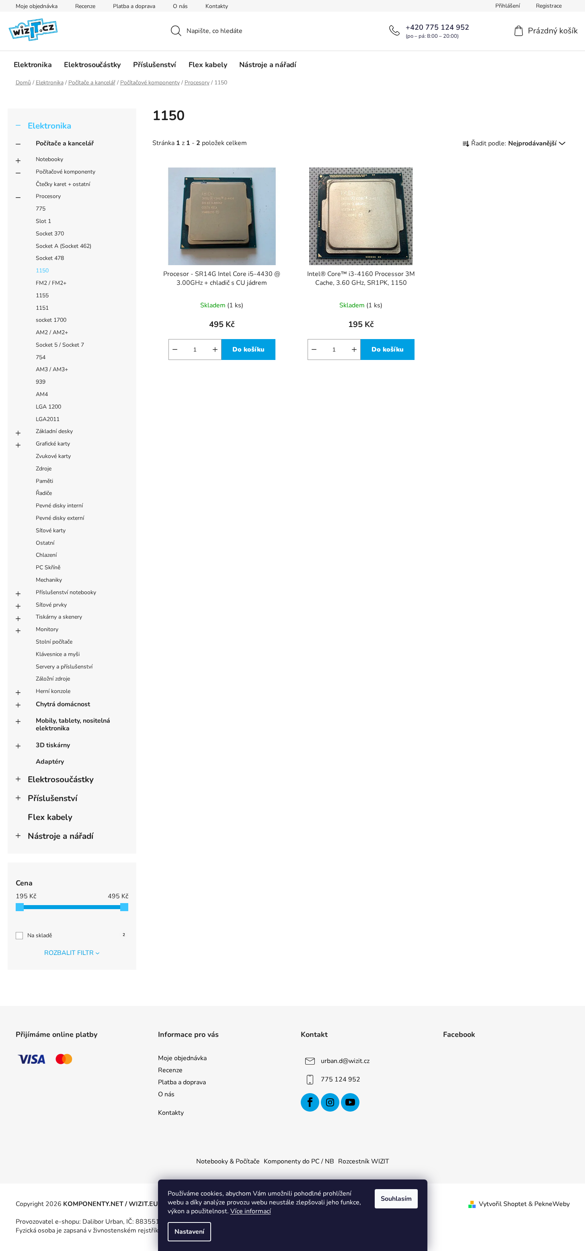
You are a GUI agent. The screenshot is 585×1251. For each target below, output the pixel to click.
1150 (42, 270)
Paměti (44, 481)
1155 (42, 295)
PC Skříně (48, 567)
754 (40, 357)
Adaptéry (50, 761)
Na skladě (76, 935)
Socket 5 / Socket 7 (60, 345)
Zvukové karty (53, 456)
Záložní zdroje (53, 679)
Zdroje (43, 468)
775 (40, 209)
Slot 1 (43, 221)
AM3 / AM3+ (52, 369)
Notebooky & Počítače (228, 1161)
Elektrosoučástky (61, 779)
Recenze (85, 6)
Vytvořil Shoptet (503, 1204)
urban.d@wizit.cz (345, 1061)
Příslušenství (52, 798)
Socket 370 (50, 233)
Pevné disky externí (60, 518)
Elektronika (49, 125)
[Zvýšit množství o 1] (215, 349)
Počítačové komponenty (65, 172)
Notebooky (49, 159)
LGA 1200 (48, 407)
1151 (42, 308)
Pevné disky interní (59, 505)
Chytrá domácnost (63, 704)
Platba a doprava (134, 6)
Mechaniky (49, 580)
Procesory (48, 196)
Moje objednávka (36, 6)
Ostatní (45, 543)
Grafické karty (53, 444)
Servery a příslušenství (64, 666)
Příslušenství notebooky (66, 592)
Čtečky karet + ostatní (63, 184)
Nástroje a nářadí (60, 836)
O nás (180, 6)
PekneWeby (552, 1204)
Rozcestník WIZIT (363, 1161)
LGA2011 (48, 419)
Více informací (250, 1211)
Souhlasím (396, 1198)
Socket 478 (50, 258)
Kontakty (216, 6)
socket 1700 (51, 320)
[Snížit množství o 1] (175, 349)
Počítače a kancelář (65, 143)
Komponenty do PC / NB (299, 1161)
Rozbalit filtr (69, 952)
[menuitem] (33, 64)
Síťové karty (51, 530)
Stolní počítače (54, 642)
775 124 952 (340, 1079)
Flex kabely (50, 817)
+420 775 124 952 (437, 27)
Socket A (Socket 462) (63, 246)
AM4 (42, 394)
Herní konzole (53, 691)
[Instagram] (330, 1102)
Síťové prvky (51, 605)
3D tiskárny (53, 745)
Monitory (47, 629)
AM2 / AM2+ (52, 332)
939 (40, 382)
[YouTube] (350, 1102)
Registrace (549, 6)
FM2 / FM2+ (51, 283)
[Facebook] (310, 1102)
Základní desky (54, 431)
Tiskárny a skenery (59, 617)
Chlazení (46, 555)
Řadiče (44, 493)
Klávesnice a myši (58, 654)
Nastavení (189, 1231)
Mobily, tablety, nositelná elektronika (73, 724)
